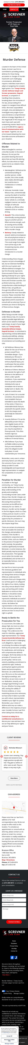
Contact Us (14, 951)
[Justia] (16, 957)
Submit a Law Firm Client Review (14, 785)
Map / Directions (8, 860)
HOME (4, 9)
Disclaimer (14, 943)
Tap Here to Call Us (14, 5)
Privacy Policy (14, 946)
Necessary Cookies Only (9, 1040)
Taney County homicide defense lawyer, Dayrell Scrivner (12, 328)
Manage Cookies (19, 993)
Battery (8, 233)
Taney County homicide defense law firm (13, 638)
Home (14, 941)
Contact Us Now (14, 922)
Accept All (9, 1036)
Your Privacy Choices (12, 991)
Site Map (14, 948)
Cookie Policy (7, 993)
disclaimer (5, 1000)
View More (14, 778)
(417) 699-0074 (13, 862)
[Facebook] (12, 957)
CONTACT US (14, 9)
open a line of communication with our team (12, 129)
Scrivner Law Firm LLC (20, 1038)
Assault (8, 215)
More (23, 9)
